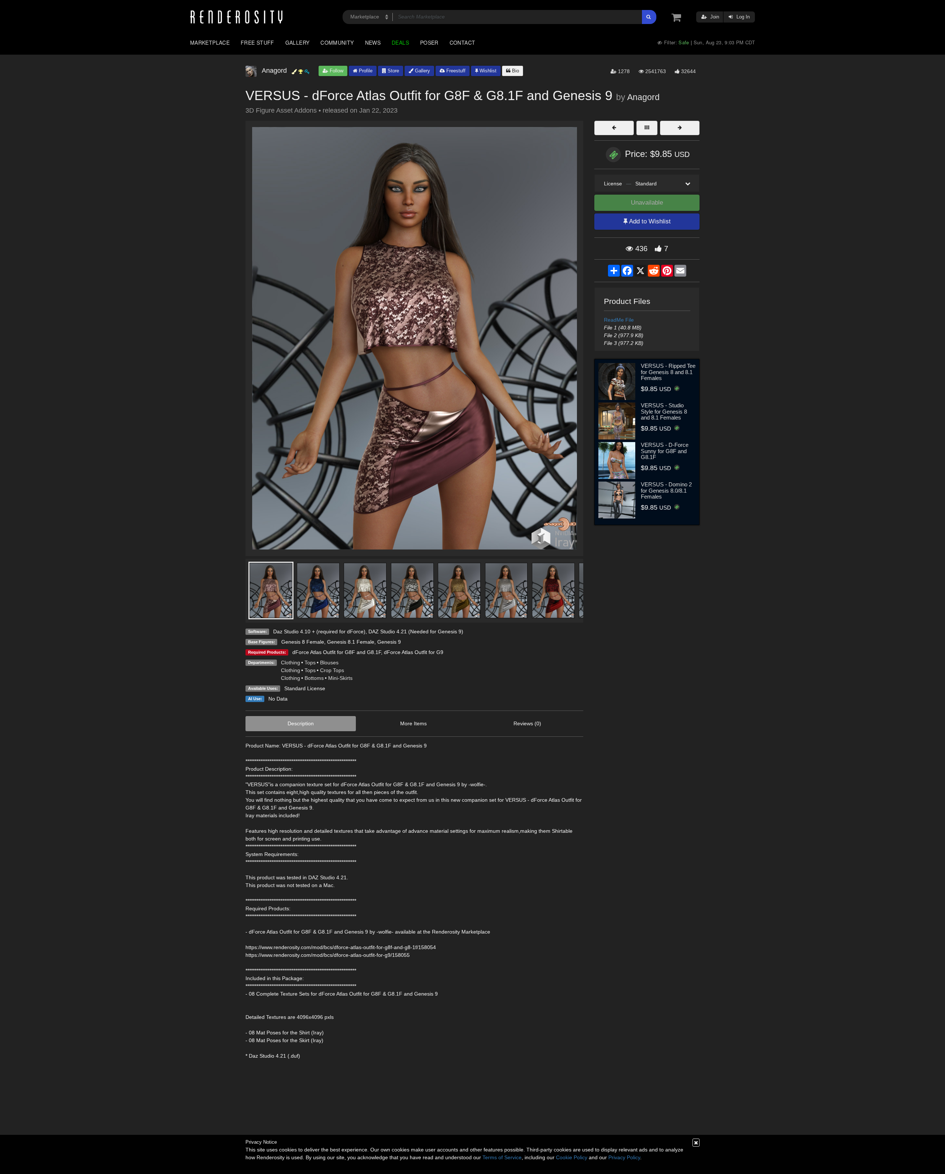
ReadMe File (619, 320)
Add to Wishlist (649, 221)
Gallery (297, 42)
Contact (462, 42)
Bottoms (314, 678)
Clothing (290, 662)
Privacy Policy (624, 1157)
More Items (413, 723)
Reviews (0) (527, 723)
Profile (364, 70)
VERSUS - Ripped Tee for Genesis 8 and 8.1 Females (668, 372)
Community (337, 42)
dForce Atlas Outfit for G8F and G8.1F (336, 652)
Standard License (304, 688)
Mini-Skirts (340, 678)
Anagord (643, 97)
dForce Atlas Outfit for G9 (413, 652)
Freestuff (455, 70)
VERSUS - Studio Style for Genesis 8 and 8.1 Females (664, 411)
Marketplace (210, 42)
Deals (400, 42)
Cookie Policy (571, 1157)
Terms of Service (502, 1157)
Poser (429, 42)
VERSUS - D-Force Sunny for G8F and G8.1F (664, 451)
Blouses (329, 662)
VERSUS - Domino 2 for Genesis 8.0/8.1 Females (666, 490)
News (373, 42)
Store (392, 70)
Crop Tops (332, 670)
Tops (310, 662)
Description (301, 723)
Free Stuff (257, 42)
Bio (515, 70)
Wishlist (487, 70)
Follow (335, 70)
